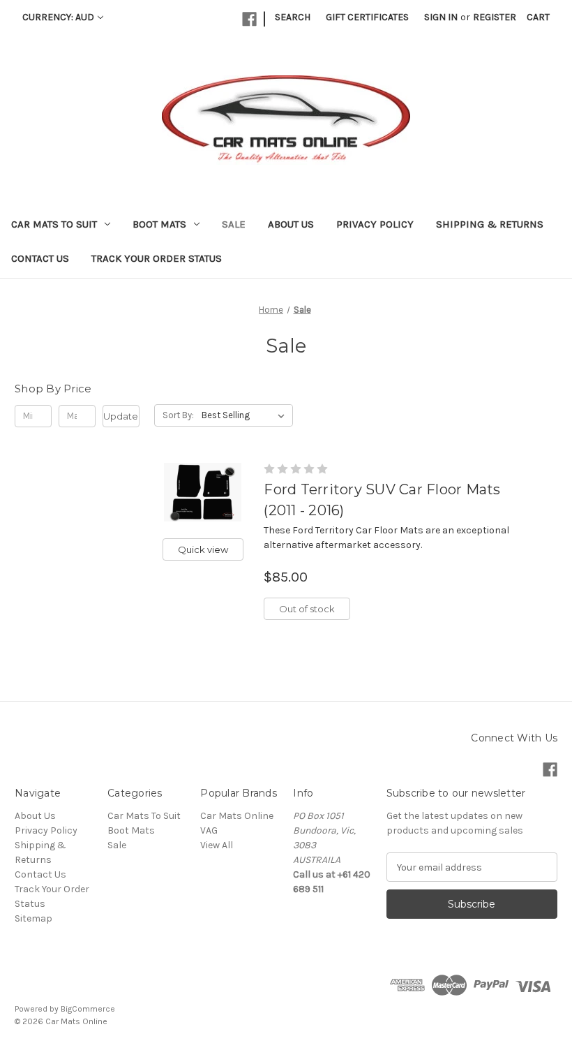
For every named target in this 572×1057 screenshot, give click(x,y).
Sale (234, 224)
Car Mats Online (236, 816)
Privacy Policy (375, 224)
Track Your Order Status (156, 258)
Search (292, 17)
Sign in (441, 17)
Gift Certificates (367, 17)
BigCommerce (88, 1009)
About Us (291, 224)
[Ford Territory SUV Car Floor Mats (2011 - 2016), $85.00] (202, 492)
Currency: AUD (58, 17)
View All (216, 845)
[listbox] (246, 415)
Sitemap (33, 918)
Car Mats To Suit (54, 224)
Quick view (203, 549)
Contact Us (40, 258)
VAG (209, 830)
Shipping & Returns (489, 224)
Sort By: (178, 415)
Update (120, 416)
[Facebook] (249, 19)
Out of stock (307, 608)
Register (494, 17)
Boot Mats (159, 224)
